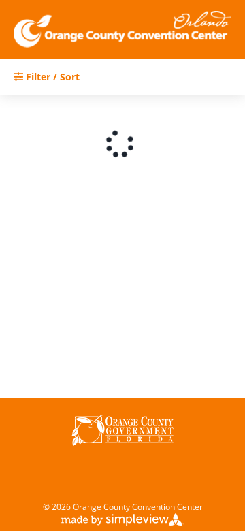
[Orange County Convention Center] (122, 29)
